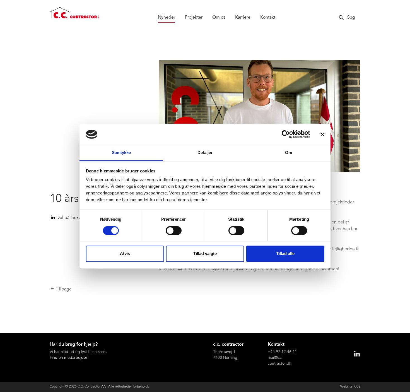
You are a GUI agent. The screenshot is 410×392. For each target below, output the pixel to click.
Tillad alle (285, 253)
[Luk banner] (322, 134)
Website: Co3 (350, 386)
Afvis (125, 253)
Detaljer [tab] (205, 152)
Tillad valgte (205, 253)
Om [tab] (288, 152)
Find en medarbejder (68, 358)
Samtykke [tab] (121, 152)
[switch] (174, 230)
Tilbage (64, 289)
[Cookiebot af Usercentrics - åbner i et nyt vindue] (285, 134)
